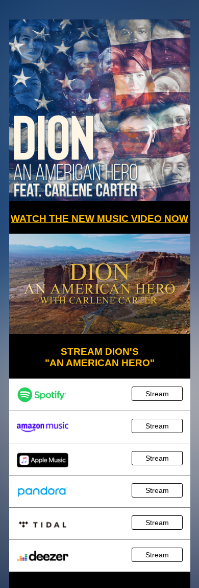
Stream (157, 394)
